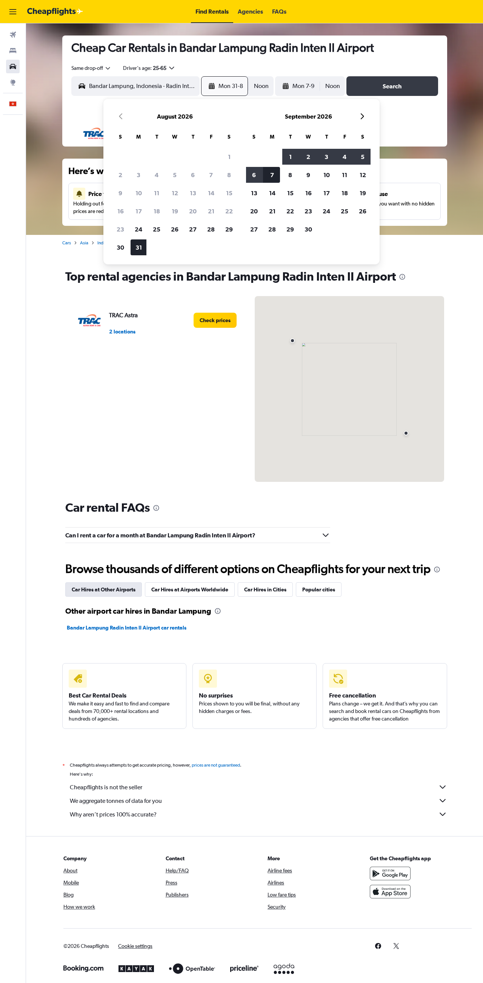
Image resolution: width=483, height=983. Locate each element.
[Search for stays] (13, 50)
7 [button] (211, 174)
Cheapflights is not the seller (106, 787)
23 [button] (120, 229)
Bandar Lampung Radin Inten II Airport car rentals (126, 628)
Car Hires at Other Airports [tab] (103, 589)
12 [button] (175, 193)
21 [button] (211, 211)
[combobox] (91, 68)
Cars (66, 242)
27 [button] (193, 229)
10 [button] (138, 193)
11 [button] (156, 193)
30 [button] (120, 247)
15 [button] (229, 193)
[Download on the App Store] (390, 891)
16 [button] (120, 211)
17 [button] (138, 211)
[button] (13, 11)
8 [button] (229, 174)
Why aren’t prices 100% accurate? (113, 814)
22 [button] (229, 211)
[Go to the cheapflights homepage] (55, 11)
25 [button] (156, 229)
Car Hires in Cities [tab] (265, 589)
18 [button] (157, 211)
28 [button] (211, 229)
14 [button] (211, 193)
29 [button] (229, 229)
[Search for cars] (13, 66)
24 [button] (138, 229)
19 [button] (175, 211)
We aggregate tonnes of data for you (116, 800)
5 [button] (175, 174)
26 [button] (174, 229)
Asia (84, 242)
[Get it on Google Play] (390, 873)
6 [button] (193, 174)
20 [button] (193, 211)
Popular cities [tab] (318, 589)
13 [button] (193, 193)
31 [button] (138, 247)
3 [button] (138, 174)
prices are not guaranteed (216, 765)
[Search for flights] (13, 34)
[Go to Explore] (13, 82)
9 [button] (120, 193)
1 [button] (229, 156)
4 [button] (156, 174)
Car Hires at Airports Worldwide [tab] (189, 589)
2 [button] (120, 174)
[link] (215, 320)
